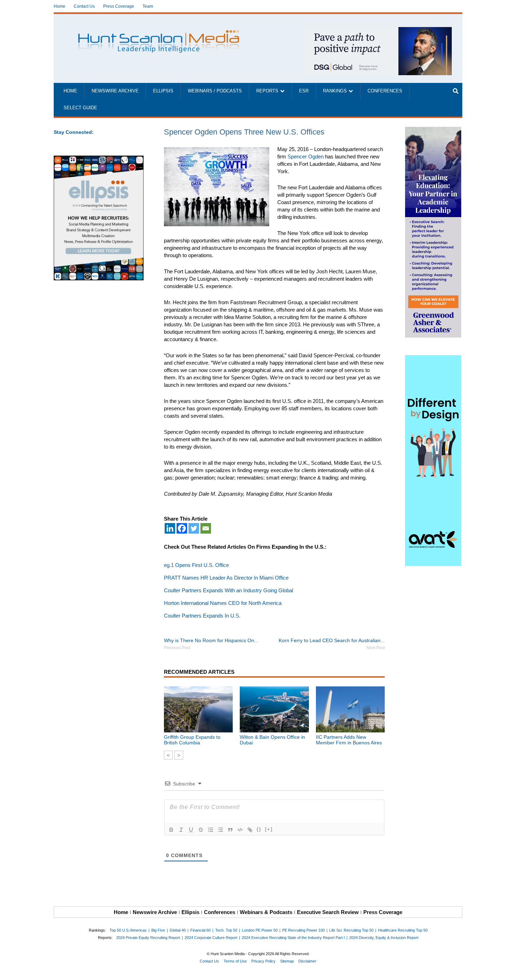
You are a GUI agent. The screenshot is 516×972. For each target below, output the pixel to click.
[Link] (250, 830)
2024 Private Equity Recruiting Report (148, 937)
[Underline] (191, 830)
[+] (269, 829)
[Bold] (171, 830)
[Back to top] (505, 961)
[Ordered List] (211, 830)
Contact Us (84, 6)
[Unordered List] (220, 830)
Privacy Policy (263, 961)
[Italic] (181, 830)
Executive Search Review (328, 912)
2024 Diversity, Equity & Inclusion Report (383, 937)
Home (59, 6)
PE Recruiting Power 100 (303, 930)
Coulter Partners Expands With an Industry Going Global (228, 590)
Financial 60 (200, 930)
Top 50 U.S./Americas (128, 930)
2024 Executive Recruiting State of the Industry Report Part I (293, 937)
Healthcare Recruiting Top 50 (403, 930)
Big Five (158, 930)
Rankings (335, 91)
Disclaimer (307, 961)
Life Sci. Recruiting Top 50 (351, 930)
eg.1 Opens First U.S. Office (196, 565)
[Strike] (201, 830)
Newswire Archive (115, 91)
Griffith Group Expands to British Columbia (192, 739)
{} (259, 829)
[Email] (205, 528)
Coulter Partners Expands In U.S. (202, 616)
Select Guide (80, 107)
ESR (304, 91)
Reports (267, 91)
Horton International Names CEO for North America (223, 603)
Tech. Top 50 (226, 930)
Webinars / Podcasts (215, 91)
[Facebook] (182, 528)
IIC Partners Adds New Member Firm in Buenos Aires (349, 739)
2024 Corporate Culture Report (211, 937)
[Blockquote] (230, 830)
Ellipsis (163, 91)
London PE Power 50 (260, 930)
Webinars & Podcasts (266, 912)
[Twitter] (193, 528)
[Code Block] (240, 830)
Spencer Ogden (305, 156)
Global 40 (178, 930)
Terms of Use (235, 961)
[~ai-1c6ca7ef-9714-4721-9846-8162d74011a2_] (378, 31)
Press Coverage (118, 6)
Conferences (385, 91)
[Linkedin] (170, 528)
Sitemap (287, 961)
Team (148, 6)
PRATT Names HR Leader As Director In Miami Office (226, 578)
